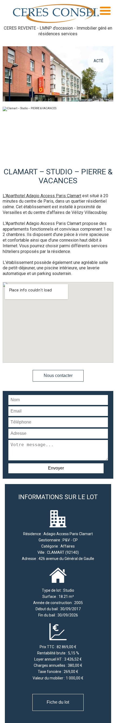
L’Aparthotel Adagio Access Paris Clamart (42, 195)
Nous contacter (58, 375)
